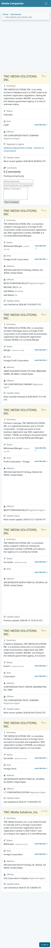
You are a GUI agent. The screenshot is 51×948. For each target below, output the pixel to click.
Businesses (16, 14)
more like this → (41, 125)
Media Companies (12, 3)
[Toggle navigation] (46, 3)
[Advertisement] (25, 47)
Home (5, 14)
